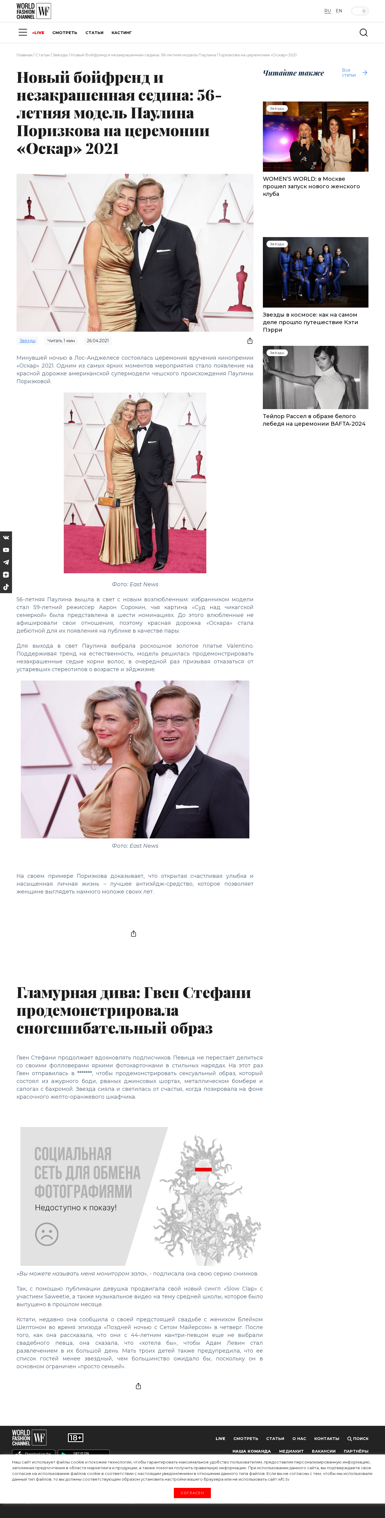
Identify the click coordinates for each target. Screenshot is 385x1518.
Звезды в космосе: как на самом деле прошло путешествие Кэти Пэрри (310, 322)
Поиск (360, 1438)
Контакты (326, 1438)
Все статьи (349, 72)
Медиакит (291, 1451)
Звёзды (60, 54)
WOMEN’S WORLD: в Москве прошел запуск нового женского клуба (311, 186)
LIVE (39, 32)
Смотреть (245, 1438)
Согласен (192, 1493)
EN (339, 11)
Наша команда (252, 1451)
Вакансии (324, 1451)
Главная (24, 54)
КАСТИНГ (122, 32)
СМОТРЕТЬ (64, 32)
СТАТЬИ (94, 32)
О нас (299, 1438)
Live (220, 1438)
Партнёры (356, 1451)
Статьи (42, 54)
